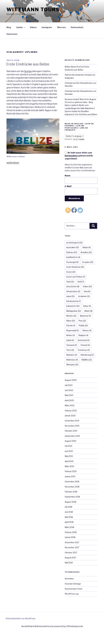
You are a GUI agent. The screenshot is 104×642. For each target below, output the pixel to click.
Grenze (28, 71)
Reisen (86, 330)
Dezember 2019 (72, 420)
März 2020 (69, 405)
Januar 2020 (70, 415)
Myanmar (85, 316)
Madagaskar (73, 311)
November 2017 (72, 547)
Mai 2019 (69, 456)
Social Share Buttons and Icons (37, 626)
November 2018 (72, 487)
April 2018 (69, 522)
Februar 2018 (71, 532)
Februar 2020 (71, 410)
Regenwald (72, 330)
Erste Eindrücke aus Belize (27, 64)
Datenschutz (77, 27)
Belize (86, 247)
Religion (83, 335)
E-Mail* (68, 186)
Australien (72, 247)
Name (67, 175)
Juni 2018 (69, 512)
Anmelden (69, 578)
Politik (83, 325)
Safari (70, 340)
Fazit (70, 281)
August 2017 (70, 557)
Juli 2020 (69, 385)
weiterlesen (12, 162)
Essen (70, 272)
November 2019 (72, 426)
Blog (8, 27)
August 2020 (71, 380)
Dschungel (72, 262)
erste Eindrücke (75, 267)
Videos (33, 27)
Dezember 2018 (72, 481)
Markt (88, 311)
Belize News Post (73, 67)
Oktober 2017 (71, 552)
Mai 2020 (69, 395)
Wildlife (86, 360)
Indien (87, 286)
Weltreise (72, 360)
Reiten (70, 335)
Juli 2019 (68, 446)
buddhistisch (73, 257)
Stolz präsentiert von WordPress (20, 618)
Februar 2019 (71, 471)
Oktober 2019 (71, 431)
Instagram (47, 27)
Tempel (85, 345)
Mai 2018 (69, 517)
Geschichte (72, 286)
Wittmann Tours (33, 9)
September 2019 (72, 436)
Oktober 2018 (71, 492)
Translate (81, 139)
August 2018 (70, 502)
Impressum (11, 34)
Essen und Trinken (75, 277)
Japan (70, 296)
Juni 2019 (69, 451)
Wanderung (87, 355)
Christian (69, 83)
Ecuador (87, 262)
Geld (80, 281)
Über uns (61, 27)
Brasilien (86, 252)
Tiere (70, 350)
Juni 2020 (69, 390)
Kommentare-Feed (73, 589)
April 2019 (69, 461)
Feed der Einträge (73, 584)
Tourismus (84, 350)
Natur (70, 321)
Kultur (87, 306)
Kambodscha (73, 301)
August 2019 (70, 441)
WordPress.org (72, 594)
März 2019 (69, 466)
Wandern (71, 355)
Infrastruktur (73, 291)
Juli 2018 (68, 507)
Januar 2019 (70, 476)
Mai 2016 (69, 562)
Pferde (70, 325)
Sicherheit (84, 340)
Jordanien (84, 296)
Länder (19, 27)
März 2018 (69, 527)
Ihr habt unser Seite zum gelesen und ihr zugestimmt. (79, 155)
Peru (82, 321)
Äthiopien (72, 364)
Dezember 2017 (72, 542)
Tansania (71, 345)
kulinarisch (72, 306)
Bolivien (71, 252)
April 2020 (69, 400)
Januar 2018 (70, 537)
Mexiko (71, 316)
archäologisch (74, 242)
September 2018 (72, 497)
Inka (87, 291)
